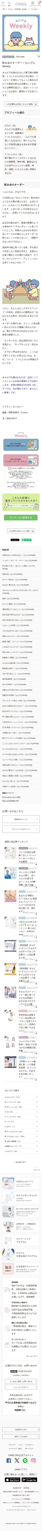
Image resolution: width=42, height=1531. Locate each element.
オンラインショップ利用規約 (21, 1499)
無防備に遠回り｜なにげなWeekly (14, 668)
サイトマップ (31, 1510)
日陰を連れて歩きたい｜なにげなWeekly (17, 765)
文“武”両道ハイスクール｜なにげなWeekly (17, 727)
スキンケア (12, 1445)
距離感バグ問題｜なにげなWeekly (14, 657)
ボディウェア (29, 1449)
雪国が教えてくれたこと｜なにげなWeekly (18, 609)
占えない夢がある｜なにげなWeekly (15, 585)
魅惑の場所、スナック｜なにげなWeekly (17, 641)
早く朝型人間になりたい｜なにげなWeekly (18, 717)
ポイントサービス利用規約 (30, 1503)
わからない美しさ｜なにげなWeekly (15, 781)
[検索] (9, 3)
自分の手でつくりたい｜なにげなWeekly (17, 711)
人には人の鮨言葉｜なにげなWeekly (15, 663)
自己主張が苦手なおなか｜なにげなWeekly (18, 614)
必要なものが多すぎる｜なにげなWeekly (17, 690)
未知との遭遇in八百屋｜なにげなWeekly (17, 776)
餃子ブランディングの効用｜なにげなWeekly (18, 738)
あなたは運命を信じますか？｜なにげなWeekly (19, 706)
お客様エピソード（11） (14, 1146)
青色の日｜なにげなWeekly (12, 574)
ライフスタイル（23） (15, 1131)
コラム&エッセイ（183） (16, 1136)
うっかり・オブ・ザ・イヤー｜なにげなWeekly (19, 560)
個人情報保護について (32, 1492)
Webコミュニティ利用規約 (11, 1503)
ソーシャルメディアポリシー (21, 1506)
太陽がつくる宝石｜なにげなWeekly (15, 786)
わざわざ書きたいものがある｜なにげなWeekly (19, 770)
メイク (20, 1445)
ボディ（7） (11, 1126)
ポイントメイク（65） (15, 1107)
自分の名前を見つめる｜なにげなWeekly (17, 620)
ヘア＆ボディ (29, 1445)
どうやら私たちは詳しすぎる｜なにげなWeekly (19, 754)
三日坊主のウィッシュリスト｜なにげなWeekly (19, 722)
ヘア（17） (11, 1121)
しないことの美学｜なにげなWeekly (15, 625)
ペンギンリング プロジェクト (15, 1510)
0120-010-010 (25, 1371)
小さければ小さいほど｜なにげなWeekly (17, 631)
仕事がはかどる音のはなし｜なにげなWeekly (18, 555)
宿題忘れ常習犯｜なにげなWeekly (14, 695)
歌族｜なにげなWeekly (10, 598)
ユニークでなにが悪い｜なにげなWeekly (17, 759)
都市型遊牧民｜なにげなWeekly (14, 679)
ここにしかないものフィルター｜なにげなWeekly (20, 743)
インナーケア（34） (14, 1117)
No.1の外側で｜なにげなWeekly (14, 684)
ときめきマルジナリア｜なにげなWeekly (17, 647)
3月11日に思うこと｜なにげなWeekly (16, 674)
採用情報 (26, 1488)
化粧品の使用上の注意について (13, 1492)
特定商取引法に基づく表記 (21, 1495)
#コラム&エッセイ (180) (11, 797)
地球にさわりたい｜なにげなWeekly (15, 636)
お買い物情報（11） (14, 1141)
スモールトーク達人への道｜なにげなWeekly (18, 700)
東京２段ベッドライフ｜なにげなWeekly (17, 652)
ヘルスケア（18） (11, 1151)
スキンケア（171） (14, 1097)
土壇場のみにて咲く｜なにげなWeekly (16, 733)
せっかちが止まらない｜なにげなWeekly (17, 749)
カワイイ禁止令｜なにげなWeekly (14, 579)
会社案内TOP (17, 1488)
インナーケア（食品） (16, 1449)
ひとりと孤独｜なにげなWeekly (14, 604)
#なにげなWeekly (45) (10, 801)
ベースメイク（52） (14, 1102)
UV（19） (10, 1112)
